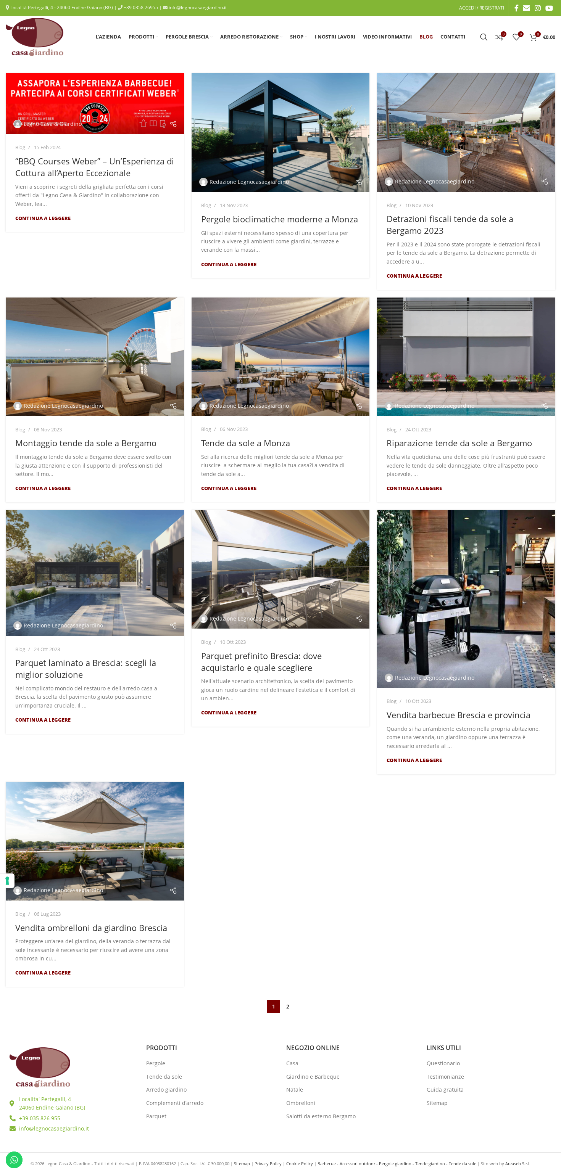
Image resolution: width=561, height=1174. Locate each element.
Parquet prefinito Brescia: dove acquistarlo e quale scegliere (261, 661)
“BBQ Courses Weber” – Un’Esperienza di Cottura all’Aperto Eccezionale (94, 167)
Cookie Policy (299, 1163)
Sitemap (437, 1102)
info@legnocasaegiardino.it (197, 7)
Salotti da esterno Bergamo (321, 1116)
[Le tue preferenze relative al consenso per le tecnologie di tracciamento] (7, 880)
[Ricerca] (484, 37)
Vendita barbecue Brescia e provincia (458, 714)
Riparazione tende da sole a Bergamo (459, 443)
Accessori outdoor (357, 1163)
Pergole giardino (395, 1163)
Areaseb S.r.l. (517, 1163)
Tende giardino (430, 1163)
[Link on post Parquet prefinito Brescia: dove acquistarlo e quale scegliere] (281, 569)
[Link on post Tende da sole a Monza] (281, 357)
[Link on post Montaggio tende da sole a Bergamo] (95, 357)
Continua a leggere (43, 218)
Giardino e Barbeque (313, 1076)
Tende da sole (164, 1076)
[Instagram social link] (537, 8)
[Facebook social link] (516, 8)
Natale (294, 1089)
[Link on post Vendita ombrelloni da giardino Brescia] (95, 841)
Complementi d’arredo (174, 1102)
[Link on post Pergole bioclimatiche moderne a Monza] (281, 132)
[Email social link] (526, 8)
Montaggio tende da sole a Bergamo (85, 443)
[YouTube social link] (549, 8)
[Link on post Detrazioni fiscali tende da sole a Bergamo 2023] (466, 132)
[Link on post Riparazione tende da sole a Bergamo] (466, 357)
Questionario (443, 1063)
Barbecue (327, 1163)
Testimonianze (445, 1076)
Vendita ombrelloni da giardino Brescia (91, 927)
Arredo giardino (166, 1089)
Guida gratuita (445, 1089)
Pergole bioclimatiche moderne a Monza (279, 219)
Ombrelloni (300, 1102)
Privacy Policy (268, 1163)
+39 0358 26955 (140, 7)
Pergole (155, 1063)
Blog (20, 147)
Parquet (156, 1116)
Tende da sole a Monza (245, 443)
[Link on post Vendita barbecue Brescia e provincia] (466, 599)
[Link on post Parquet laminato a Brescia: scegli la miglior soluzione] (95, 573)
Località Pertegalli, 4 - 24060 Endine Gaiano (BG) (61, 7)
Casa (292, 1063)
